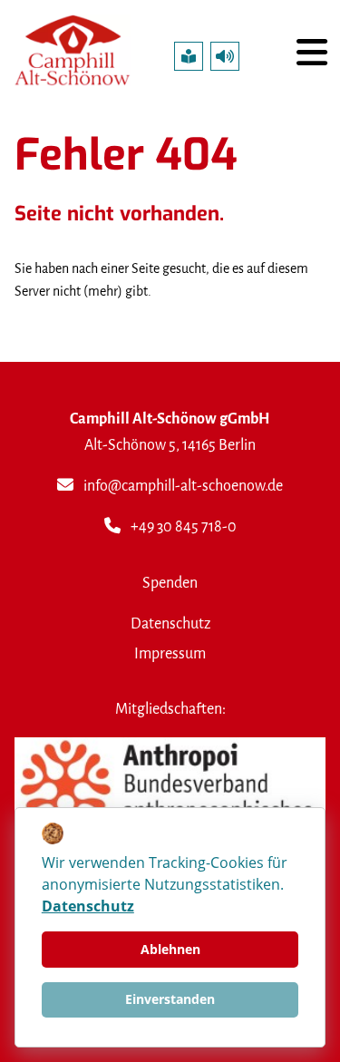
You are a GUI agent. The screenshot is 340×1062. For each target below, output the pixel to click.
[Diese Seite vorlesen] (224, 56)
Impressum (170, 653)
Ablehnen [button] (170, 949)
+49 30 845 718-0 (184, 526)
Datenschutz (170, 623)
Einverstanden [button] (170, 999)
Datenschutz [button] (88, 906)
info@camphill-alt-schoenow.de (183, 485)
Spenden (170, 582)
